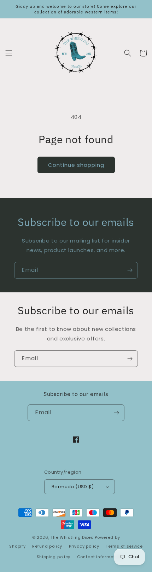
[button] (9, 53)
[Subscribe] (130, 270)
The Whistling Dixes (73, 537)
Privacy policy (84, 546)
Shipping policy (54, 557)
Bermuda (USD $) (73, 486)
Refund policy (47, 546)
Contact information (99, 557)
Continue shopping (76, 165)
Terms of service (124, 546)
